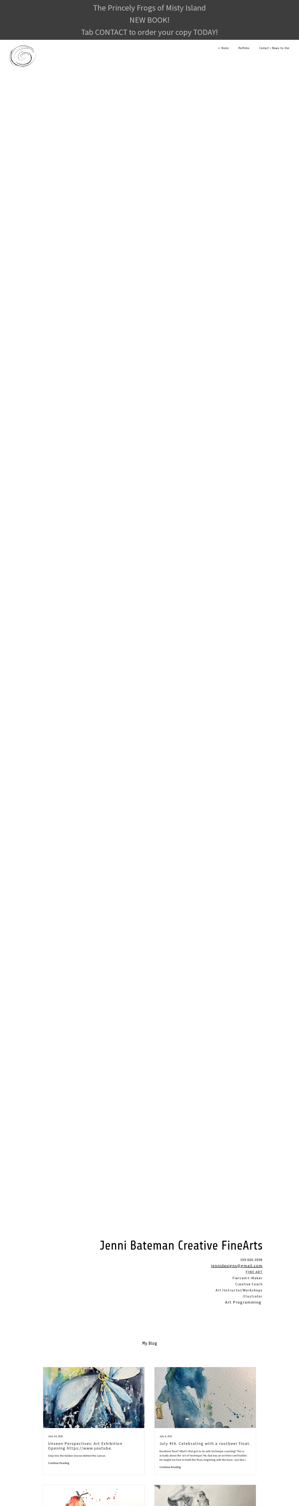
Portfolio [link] (243, 48)
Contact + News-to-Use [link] (274, 48)
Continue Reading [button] (58, 1463)
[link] (23, 46)
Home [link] (225, 48)
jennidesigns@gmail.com (237, 1265)
